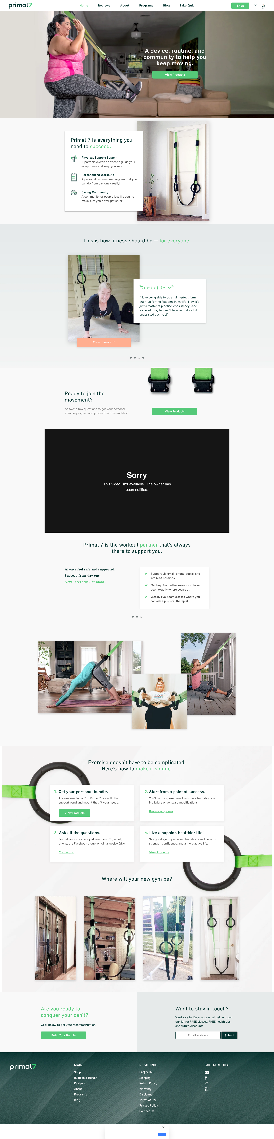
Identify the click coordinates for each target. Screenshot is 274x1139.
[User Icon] (255, 5)
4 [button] (143, 358)
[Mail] (207, 1072)
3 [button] (139, 358)
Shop (240, 5)
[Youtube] (206, 1089)
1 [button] (131, 358)
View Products (175, 74)
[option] (137, 301)
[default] (162, 1134)
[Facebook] (206, 1078)
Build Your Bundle (63, 1035)
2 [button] (135, 358)
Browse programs (161, 811)
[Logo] (27, 6)
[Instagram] (206, 1083)
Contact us (66, 852)
